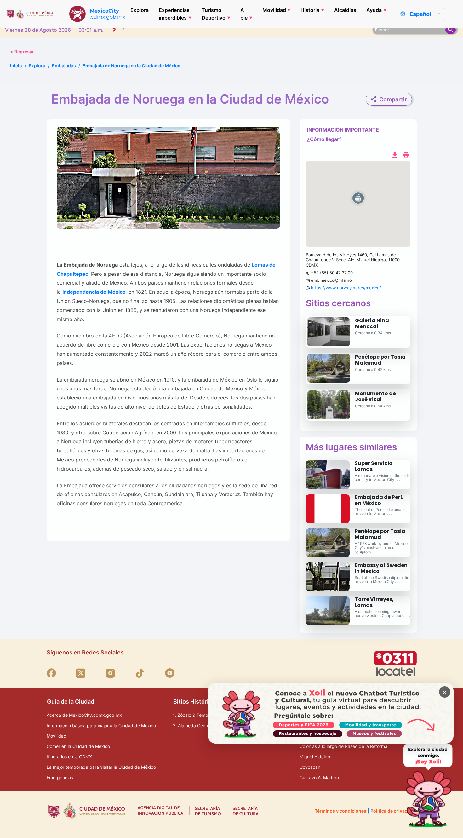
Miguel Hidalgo (315, 756)
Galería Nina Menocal (372, 323)
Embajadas (64, 65)
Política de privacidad (393, 810)
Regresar (22, 51)
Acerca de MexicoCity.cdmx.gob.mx (84, 715)
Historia (309, 10)
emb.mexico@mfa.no (331, 280)
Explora (139, 10)
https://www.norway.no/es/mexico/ (346, 287)
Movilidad (274, 10)
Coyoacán (310, 767)
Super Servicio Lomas (373, 466)
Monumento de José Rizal (375, 396)
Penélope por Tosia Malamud (380, 359)
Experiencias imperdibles (174, 14)
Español (420, 14)
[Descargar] (395, 154)
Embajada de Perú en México (379, 500)
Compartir (393, 99)
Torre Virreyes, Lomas (374, 602)
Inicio (16, 65)
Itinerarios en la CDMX (69, 756)
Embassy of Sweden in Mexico (381, 568)
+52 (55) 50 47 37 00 (332, 272)
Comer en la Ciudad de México (78, 746)
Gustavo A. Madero (319, 777)
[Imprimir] (406, 154)
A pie (244, 14)
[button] (358, 204)
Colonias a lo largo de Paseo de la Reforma (343, 746)
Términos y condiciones (340, 810)
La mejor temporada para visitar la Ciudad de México (101, 767)
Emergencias (60, 777)
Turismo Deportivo (214, 14)
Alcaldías (345, 10)
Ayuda (374, 10)
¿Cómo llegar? (324, 139)
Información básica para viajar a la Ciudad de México (101, 725)
